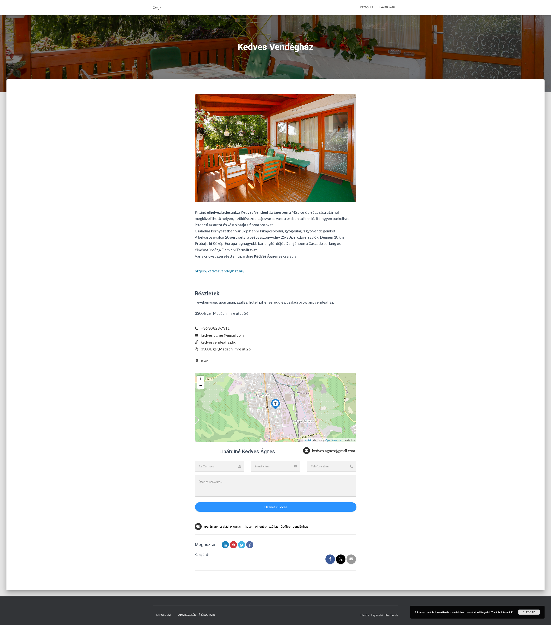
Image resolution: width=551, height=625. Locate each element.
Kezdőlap (366, 7)
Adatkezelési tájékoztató (196, 614)
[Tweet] (241, 544)
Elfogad (529, 612)
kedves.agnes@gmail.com (222, 335)
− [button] (200, 385)
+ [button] (200, 379)
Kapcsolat (163, 614)
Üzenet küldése (275, 507)
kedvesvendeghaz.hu (218, 342)
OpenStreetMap (333, 440)
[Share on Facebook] (249, 544)
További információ (502, 612)
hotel (248, 526)
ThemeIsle (391, 615)
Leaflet (307, 440)
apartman (210, 526)
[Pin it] (233, 544)
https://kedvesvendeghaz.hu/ (220, 271)
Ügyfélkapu (387, 7)
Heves (203, 360)
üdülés (285, 526)
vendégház (300, 526)
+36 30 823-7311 (215, 328)
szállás (273, 526)
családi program (231, 526)
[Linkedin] (225, 544)
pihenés (260, 526)
